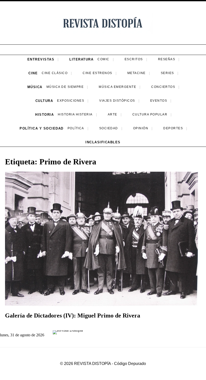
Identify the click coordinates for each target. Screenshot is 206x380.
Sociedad (108, 128)
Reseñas (166, 59)
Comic (103, 59)
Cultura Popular (150, 114)
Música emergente (117, 87)
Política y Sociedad (42, 128)
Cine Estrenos (97, 73)
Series (167, 73)
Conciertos (163, 87)
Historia (44, 114)
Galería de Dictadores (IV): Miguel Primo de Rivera (72, 315)
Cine (33, 73)
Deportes (173, 128)
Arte (112, 114)
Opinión (140, 128)
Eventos (158, 100)
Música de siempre (65, 87)
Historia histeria (75, 114)
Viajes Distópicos (117, 100)
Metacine (136, 73)
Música (34, 87)
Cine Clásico (55, 73)
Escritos (134, 59)
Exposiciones (70, 100)
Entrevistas (41, 59)
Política (76, 128)
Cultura (44, 101)
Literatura (81, 59)
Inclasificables (103, 142)
